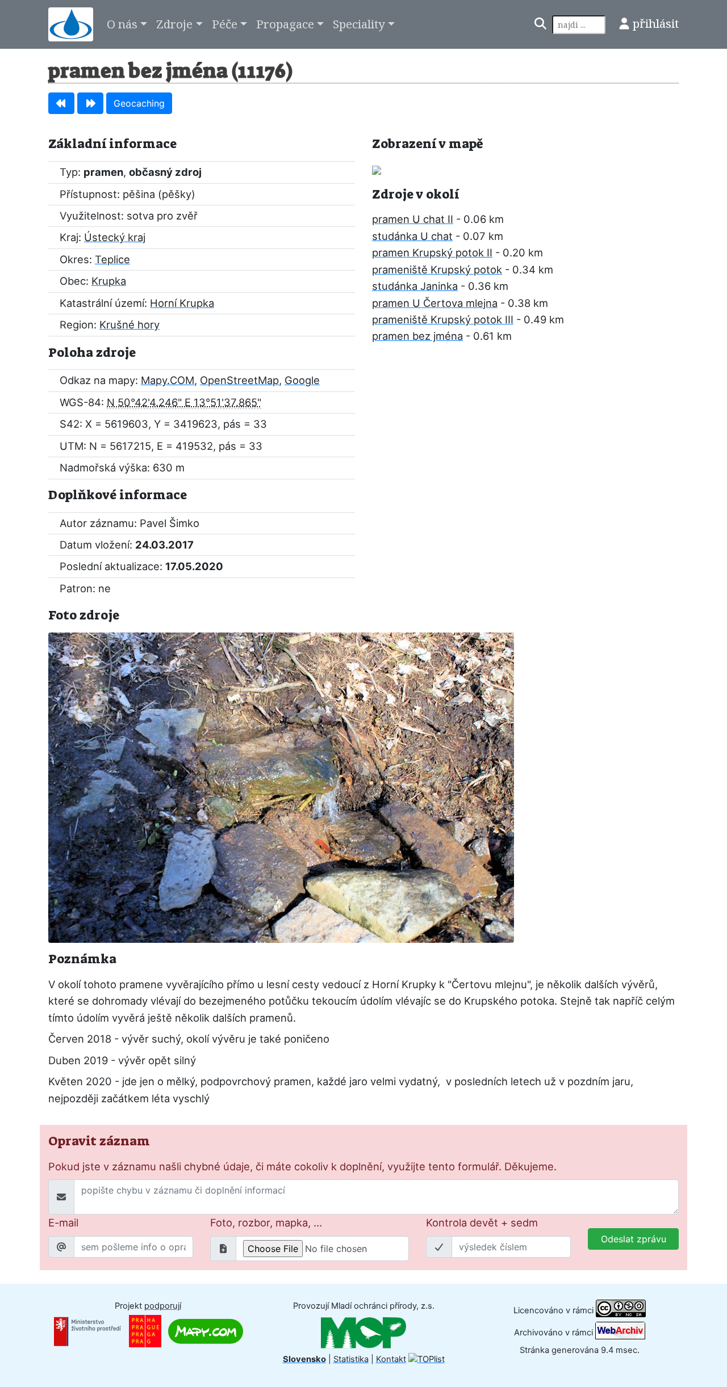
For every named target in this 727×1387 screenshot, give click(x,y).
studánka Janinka (415, 286)
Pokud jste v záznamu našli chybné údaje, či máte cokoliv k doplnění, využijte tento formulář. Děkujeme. (302, 1166)
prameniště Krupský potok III (442, 319)
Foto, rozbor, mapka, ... (266, 1222)
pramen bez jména (417, 336)
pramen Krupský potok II (432, 252)
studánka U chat (412, 236)
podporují (162, 1306)
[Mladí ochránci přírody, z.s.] (363, 1332)
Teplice (112, 259)
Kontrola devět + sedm (482, 1222)
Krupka (108, 281)
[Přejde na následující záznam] (90, 103)
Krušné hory (129, 324)
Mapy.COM (167, 380)
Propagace (285, 24)
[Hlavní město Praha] (145, 1331)
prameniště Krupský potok (437, 269)
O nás (122, 24)
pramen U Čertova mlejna (435, 303)
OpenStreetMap (239, 380)
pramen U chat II (412, 219)
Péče (224, 24)
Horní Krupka (182, 303)
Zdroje (174, 24)
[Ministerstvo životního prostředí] (87, 1331)
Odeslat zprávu (633, 1239)
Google (302, 380)
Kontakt (391, 1359)
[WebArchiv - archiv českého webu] (620, 1332)
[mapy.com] (205, 1331)
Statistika (351, 1359)
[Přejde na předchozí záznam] (61, 103)
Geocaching (139, 103)
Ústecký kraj (114, 237)
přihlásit (656, 23)
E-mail (63, 1222)
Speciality (359, 24)
